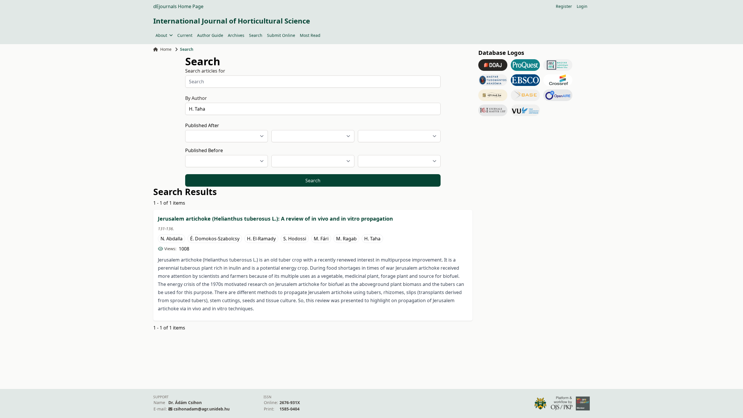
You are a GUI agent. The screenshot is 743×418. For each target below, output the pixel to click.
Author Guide (210, 35)
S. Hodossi (294, 238)
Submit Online (281, 35)
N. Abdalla (171, 238)
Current (184, 35)
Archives (236, 35)
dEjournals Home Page (178, 6)
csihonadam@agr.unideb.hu (202, 409)
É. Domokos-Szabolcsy (214, 238)
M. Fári (321, 238)
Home (166, 49)
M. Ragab (346, 238)
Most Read (310, 35)
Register (564, 6)
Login (582, 6)
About (161, 35)
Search (255, 35)
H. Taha (372, 238)
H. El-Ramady (261, 238)
